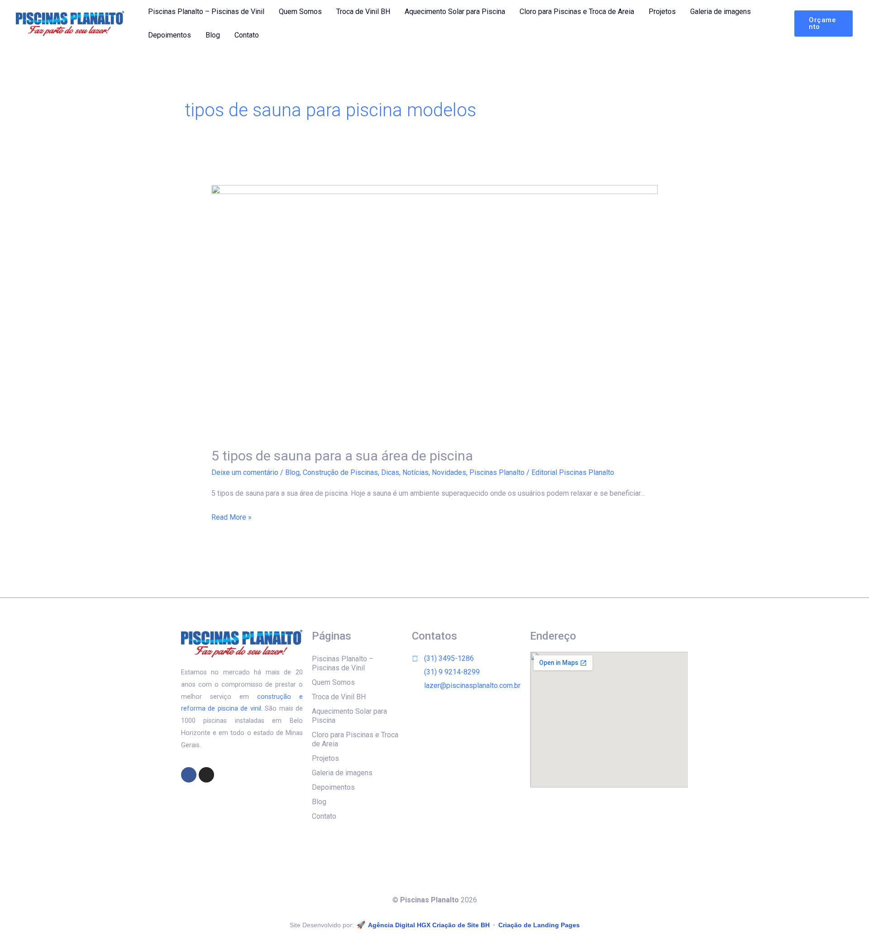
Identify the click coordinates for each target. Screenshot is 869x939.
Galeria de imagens (720, 11)
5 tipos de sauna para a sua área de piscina (342, 456)
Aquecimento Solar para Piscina (455, 11)
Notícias (415, 472)
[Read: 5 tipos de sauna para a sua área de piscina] (434, 310)
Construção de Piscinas (340, 472)
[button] (823, 23)
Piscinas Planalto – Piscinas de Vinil (206, 11)
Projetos (662, 11)
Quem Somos (300, 11)
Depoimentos (169, 35)
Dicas (390, 472)
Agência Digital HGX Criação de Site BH (429, 925)
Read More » (231, 516)
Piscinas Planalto (497, 472)
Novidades (449, 472)
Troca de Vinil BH (363, 11)
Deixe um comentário (244, 472)
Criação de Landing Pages (539, 925)
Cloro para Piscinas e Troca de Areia (577, 11)
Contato (246, 35)
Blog (212, 35)
